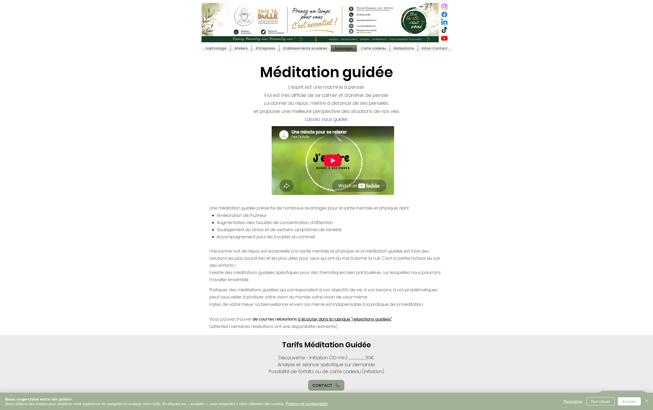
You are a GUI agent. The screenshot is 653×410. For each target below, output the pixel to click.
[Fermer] (647, 401)
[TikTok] (444, 30)
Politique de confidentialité (307, 403)
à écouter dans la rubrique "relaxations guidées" (345, 319)
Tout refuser (600, 401)
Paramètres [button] (572, 401)
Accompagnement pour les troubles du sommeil (266, 237)
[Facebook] (444, 14)
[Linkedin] (444, 22)
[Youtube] (444, 38)
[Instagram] (444, 6)
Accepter (629, 401)
